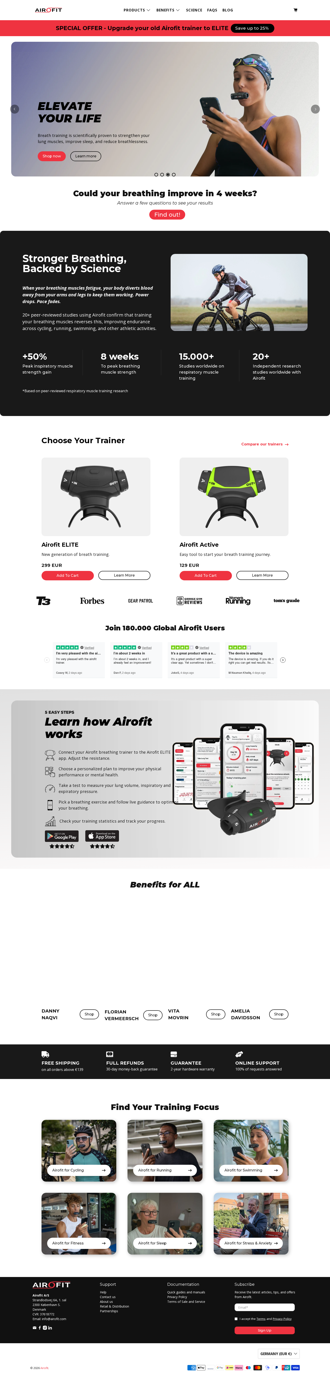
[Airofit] (48, 10)
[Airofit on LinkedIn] (50, 1328)
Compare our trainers (262, 444)
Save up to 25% (252, 28)
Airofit (44, 1368)
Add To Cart (68, 575)
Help (103, 1292)
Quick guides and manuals (186, 1292)
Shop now (52, 157)
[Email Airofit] (35, 1328)
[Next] (315, 109)
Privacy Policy (177, 1297)
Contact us (108, 1297)
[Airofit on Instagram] (45, 1328)
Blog (227, 10)
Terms (261, 1319)
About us (106, 1301)
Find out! (167, 214)
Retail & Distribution (114, 1306)
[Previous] (14, 109)
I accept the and (266, 1319)
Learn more (86, 157)
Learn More (124, 575)
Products (134, 10)
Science (194, 10)
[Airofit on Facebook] (40, 1328)
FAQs (212, 10)
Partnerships (109, 1311)
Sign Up (264, 1330)
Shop (89, 1014)
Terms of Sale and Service (186, 1301)
